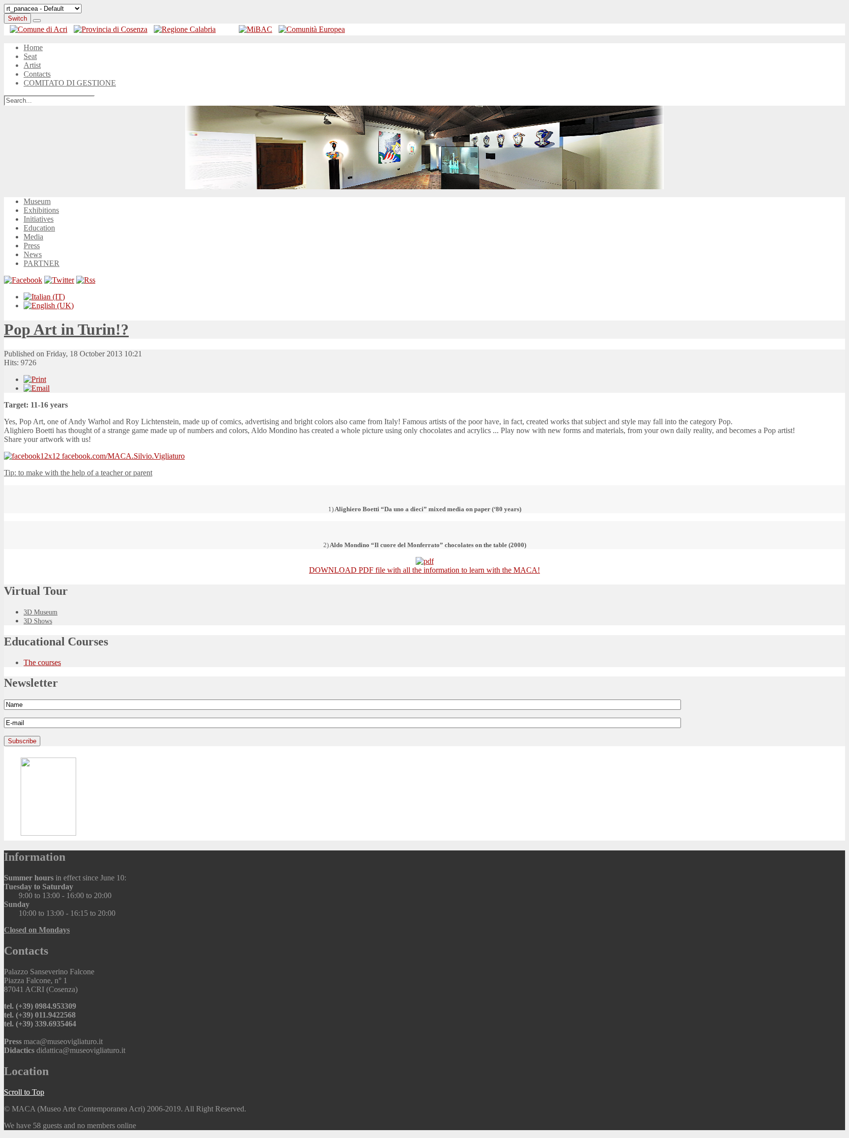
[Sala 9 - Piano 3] (424, 147)
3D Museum (40, 612)
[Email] (37, 388)
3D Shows (38, 621)
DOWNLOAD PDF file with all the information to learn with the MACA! (424, 570)
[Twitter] (59, 280)
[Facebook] (23, 280)
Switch (17, 18)
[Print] (35, 379)
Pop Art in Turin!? (66, 329)
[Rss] (85, 280)
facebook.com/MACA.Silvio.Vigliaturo (122, 456)
